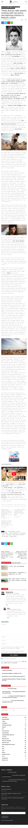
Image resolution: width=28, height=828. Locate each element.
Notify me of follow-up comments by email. (13, 651)
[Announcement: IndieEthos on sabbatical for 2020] (4, 574)
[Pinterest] (8, 22)
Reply (8, 617)
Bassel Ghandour (15, 75)
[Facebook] (2, 22)
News (3, 748)
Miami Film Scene (5, 742)
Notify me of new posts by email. (11, 652)
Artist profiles (5, 6)
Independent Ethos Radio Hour (8, 734)
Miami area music (5, 738)
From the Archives (5, 730)
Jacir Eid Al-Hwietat (18, 241)
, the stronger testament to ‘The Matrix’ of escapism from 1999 (14, 679)
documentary (4, 723)
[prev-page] (2, 585)
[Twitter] (5, 22)
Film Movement (15, 56)
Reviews (3, 752)
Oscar (3, 750)
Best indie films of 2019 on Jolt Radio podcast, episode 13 (17, 580)
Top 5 (3, 756)
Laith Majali (18, 129)
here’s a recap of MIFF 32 (18, 68)
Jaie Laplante (23, 533)
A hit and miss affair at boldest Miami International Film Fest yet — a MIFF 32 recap (19, 512)
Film (9, 6)
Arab (6, 531)
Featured (4, 727)
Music (3, 746)
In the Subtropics (5, 732)
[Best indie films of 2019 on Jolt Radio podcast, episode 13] (4, 580)
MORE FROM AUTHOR (16, 562)
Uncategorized (5, 758)
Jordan (3, 534)
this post (4, 497)
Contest (3, 721)
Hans (8, 608)
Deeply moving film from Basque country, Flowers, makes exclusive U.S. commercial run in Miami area (21, 555)
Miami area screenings (15, 6)
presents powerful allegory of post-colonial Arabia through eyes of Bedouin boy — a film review (13, 82)
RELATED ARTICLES (6, 562)
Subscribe (5, 816)
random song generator (6, 691)
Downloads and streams (6, 725)
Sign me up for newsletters (9, 658)
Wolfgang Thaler (13, 536)
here (22, 120)
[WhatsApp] (11, 22)
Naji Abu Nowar (19, 73)
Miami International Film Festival (8, 8)
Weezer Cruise (5, 760)
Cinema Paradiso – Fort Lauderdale (13, 487)
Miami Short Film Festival (8, 124)
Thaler (9, 273)
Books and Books (18, 63)
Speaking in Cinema (6, 754)
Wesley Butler (9, 592)
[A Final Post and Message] (4, 568)
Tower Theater (10, 484)
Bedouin (18, 531)
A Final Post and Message (16, 566)
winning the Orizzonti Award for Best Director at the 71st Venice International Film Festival (13, 95)
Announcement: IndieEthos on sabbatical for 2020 (11, 673)
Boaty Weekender (5, 719)
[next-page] (4, 585)
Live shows (4, 736)
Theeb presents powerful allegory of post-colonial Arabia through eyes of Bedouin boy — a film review (7, 555)
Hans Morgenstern (6, 19)
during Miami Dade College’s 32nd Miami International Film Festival (12, 494)
